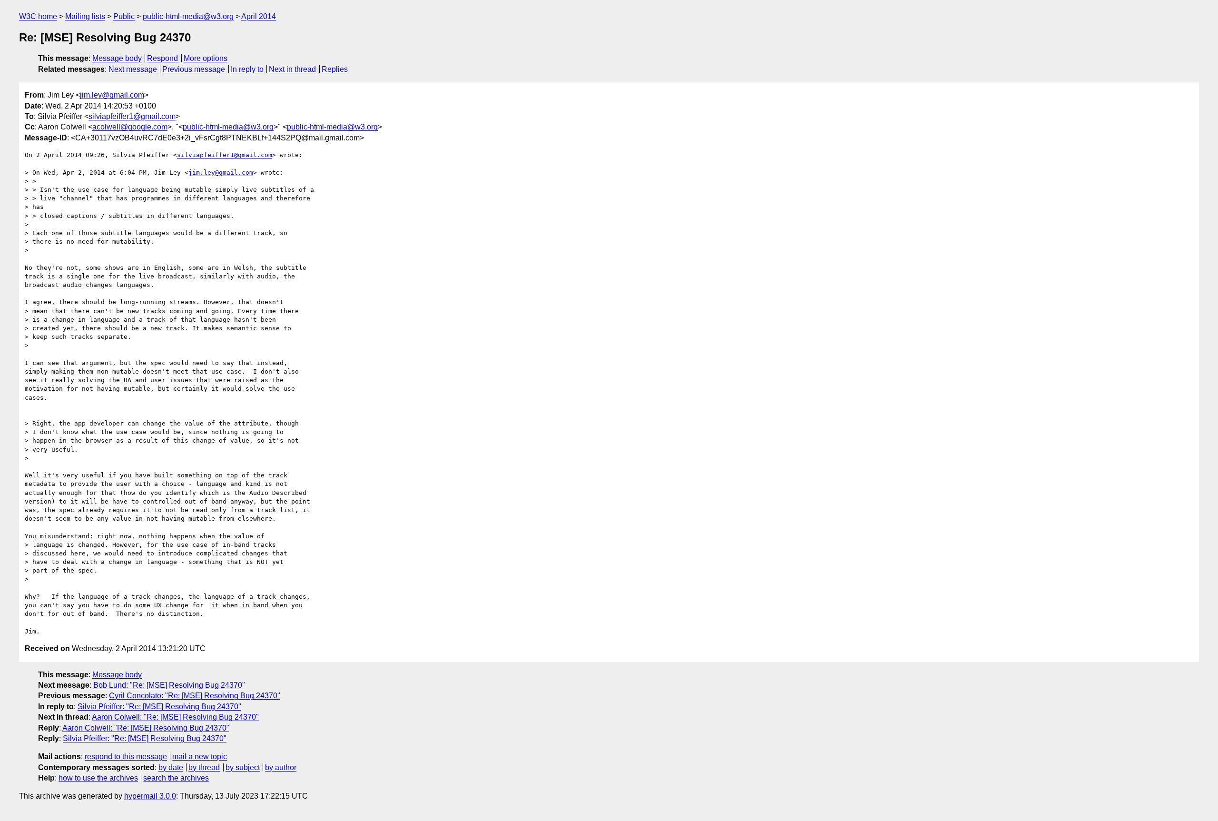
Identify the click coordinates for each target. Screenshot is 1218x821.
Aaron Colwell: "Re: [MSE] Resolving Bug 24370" (175, 717)
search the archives (176, 778)
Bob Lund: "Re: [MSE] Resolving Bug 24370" (169, 685)
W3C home (38, 16)
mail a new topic (199, 756)
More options (205, 58)
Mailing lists (85, 16)
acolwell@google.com (129, 127)
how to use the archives (98, 778)
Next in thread (292, 69)
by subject (243, 767)
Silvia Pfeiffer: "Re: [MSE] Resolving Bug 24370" (159, 706)
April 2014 (258, 16)
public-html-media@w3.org (188, 16)
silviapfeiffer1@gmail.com (132, 116)
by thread (204, 767)
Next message (132, 69)
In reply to (247, 69)
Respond (162, 58)
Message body (117, 58)
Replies (335, 69)
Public (124, 16)
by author (280, 767)
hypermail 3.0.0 (150, 796)
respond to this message (126, 756)
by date (170, 767)
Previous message (193, 69)
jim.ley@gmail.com (112, 95)
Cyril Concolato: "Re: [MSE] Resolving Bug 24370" (194, 696)
